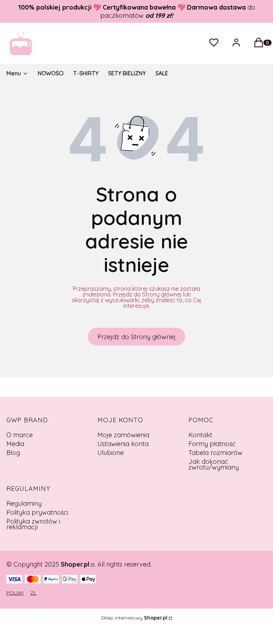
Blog (13, 453)
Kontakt (200, 435)
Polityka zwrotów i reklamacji (33, 524)
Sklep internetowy (134, 618)
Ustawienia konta (123, 444)
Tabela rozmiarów (215, 453)
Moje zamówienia (123, 435)
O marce (19, 435)
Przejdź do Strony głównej (136, 337)
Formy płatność (211, 444)
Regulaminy (24, 503)
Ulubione (110, 453)
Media (15, 444)
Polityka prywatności (37, 512)
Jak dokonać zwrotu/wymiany (213, 464)
